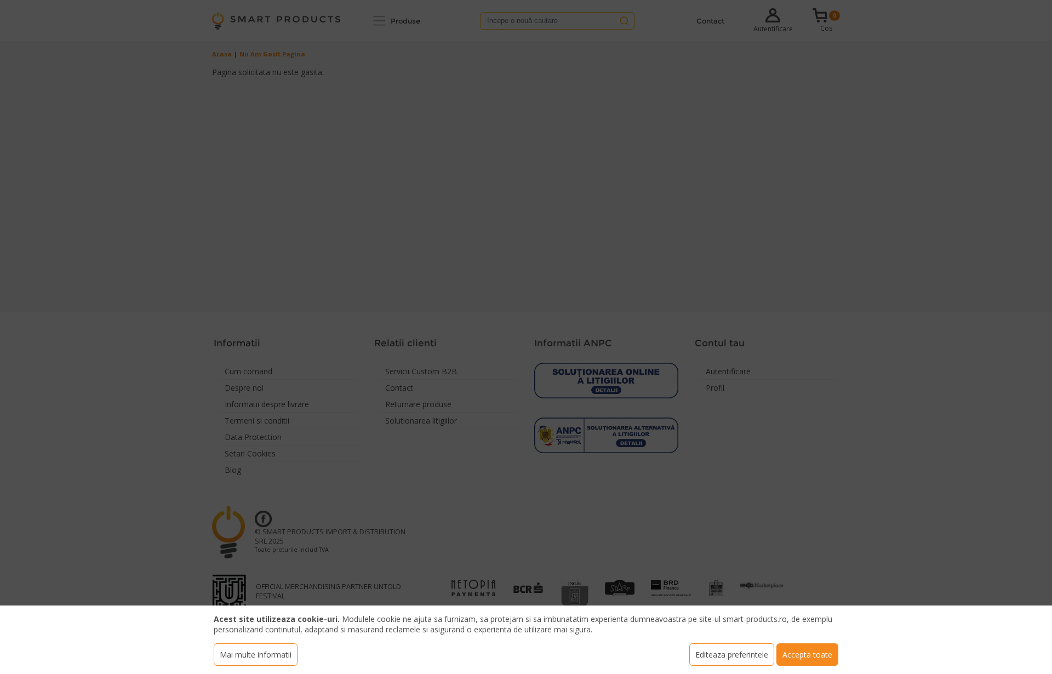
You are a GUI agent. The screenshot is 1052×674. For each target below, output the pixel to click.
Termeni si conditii (257, 420)
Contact (710, 20)
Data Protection (253, 437)
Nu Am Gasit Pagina (272, 54)
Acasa (222, 54)
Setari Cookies (250, 453)
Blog (233, 470)
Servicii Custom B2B (421, 371)
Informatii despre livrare (267, 404)
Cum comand (248, 371)
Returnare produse (418, 404)
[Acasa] (276, 21)
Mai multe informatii (255, 654)
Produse (405, 20)
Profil (715, 387)
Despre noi (244, 387)
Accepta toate (807, 654)
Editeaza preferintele (731, 654)
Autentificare (773, 28)
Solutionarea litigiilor (421, 420)
